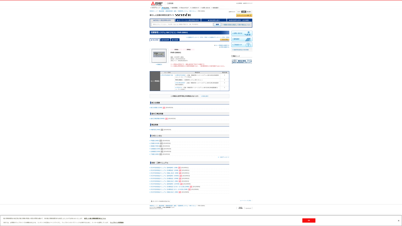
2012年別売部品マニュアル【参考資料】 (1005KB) (165, 184)
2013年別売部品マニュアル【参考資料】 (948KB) (165, 176)
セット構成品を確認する (222, 45)
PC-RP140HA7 (180, 83)
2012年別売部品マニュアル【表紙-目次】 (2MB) (164, 192)
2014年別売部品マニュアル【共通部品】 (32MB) (165, 170)
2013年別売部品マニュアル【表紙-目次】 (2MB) (164, 181)
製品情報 (161, 11)
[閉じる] (398, 220)
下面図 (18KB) (155, 154)
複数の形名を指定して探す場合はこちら (237, 25)
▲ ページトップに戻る (245, 200)
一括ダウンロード (224, 157)
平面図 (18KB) (155, 140)
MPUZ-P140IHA (181, 75)
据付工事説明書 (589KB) (158, 118)
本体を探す (205, 96)
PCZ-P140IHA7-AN (167, 75)
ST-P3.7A (179, 87)
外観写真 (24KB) (155, 129)
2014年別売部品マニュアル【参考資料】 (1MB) (164, 167)
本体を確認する (224, 47)
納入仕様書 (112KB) (156, 107)
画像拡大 (159, 64)
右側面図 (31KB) (155, 149)
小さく (240, 11)
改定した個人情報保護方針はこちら (95, 218)
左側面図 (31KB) (155, 151)
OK (309, 220)
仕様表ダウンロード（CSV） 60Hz (219, 37)
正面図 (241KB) (155, 143)
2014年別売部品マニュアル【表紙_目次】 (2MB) (165, 173)
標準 (243, 12)
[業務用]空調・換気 (171, 11)
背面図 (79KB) (155, 146)
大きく (248, 11)
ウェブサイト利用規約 (117, 222)
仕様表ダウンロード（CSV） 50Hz (198, 37)
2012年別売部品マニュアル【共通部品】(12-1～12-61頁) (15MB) (169, 189)
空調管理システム (183, 11)
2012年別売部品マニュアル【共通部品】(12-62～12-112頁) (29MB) (170, 186)
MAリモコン (192, 11)
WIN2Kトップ (153, 11)
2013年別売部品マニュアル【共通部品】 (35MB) (165, 178)
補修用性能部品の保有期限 (241, 50)
